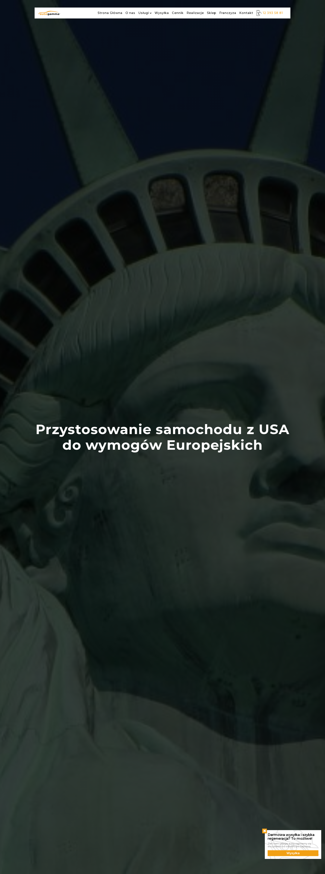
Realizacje (195, 13)
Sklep (211, 13)
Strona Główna (110, 13)
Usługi (143, 13)
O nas (130, 13)
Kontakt (246, 13)
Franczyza (227, 13)
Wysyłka (162, 13)
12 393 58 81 (273, 13)
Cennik (178, 13)
